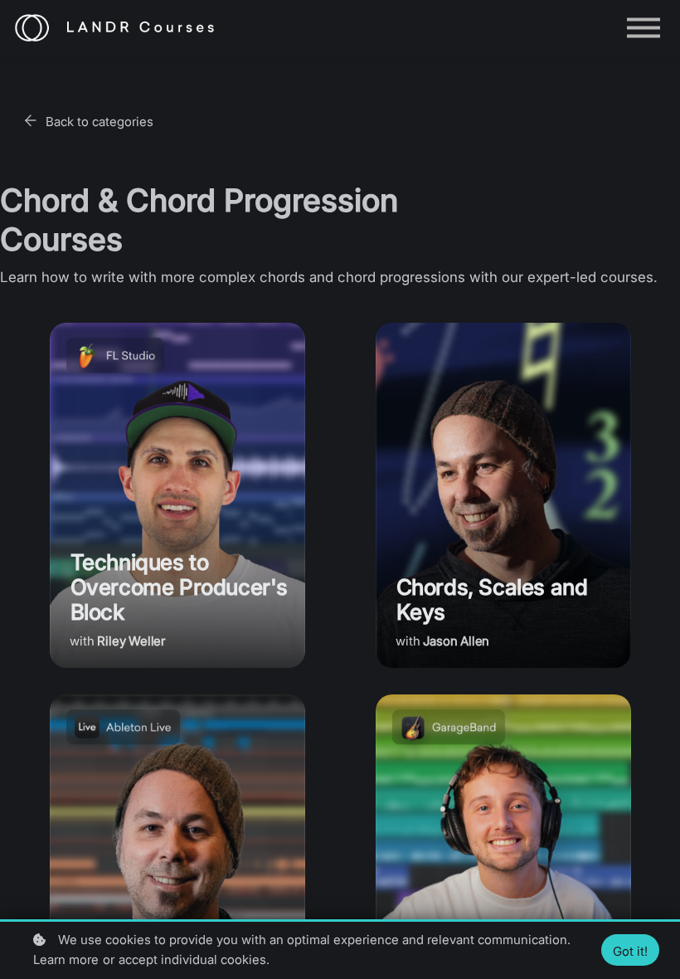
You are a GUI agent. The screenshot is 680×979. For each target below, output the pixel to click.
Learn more (66, 959)
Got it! (630, 951)
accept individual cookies (192, 959)
